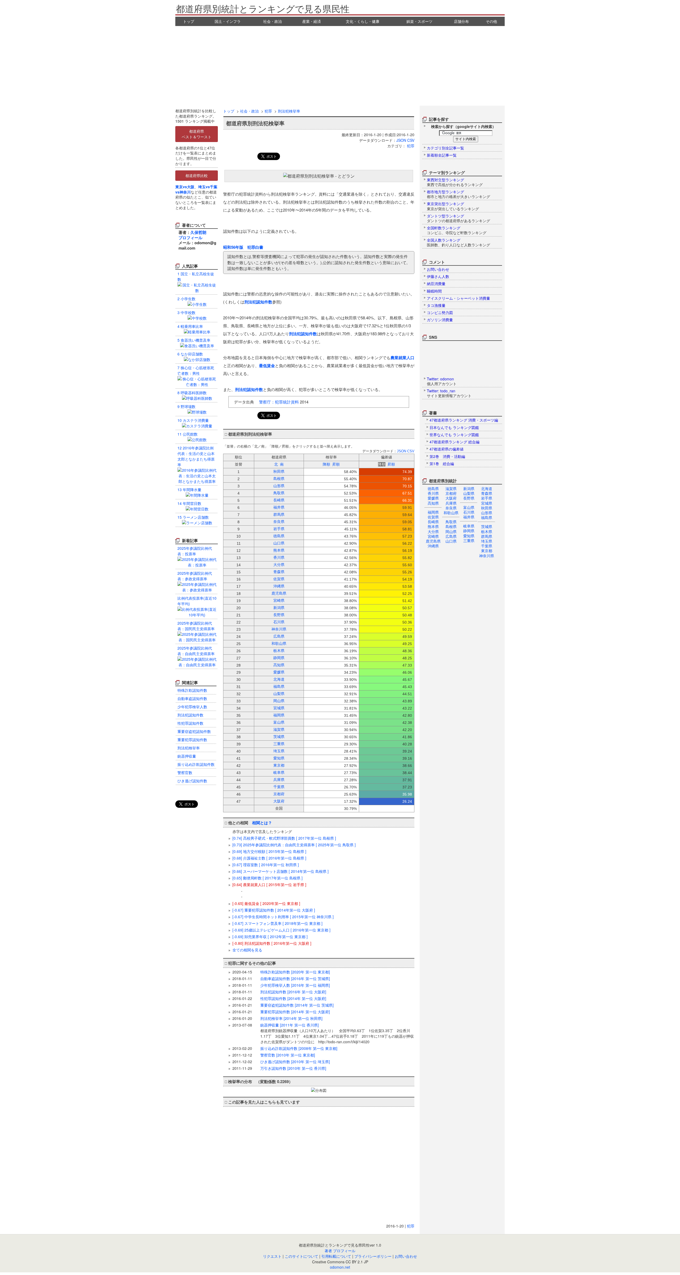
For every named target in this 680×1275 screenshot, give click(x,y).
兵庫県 (451, 503)
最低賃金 (267, 365)
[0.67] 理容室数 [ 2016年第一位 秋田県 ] (265, 864)
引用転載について (336, 1256)
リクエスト (272, 1256)
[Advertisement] (340, 66)
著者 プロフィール (340, 1250)
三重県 (468, 540)
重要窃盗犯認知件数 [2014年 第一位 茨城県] (297, 1005)
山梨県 (468, 493)
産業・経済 (311, 21)
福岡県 (433, 512)
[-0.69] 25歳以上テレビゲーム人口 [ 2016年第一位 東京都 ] (281, 930)
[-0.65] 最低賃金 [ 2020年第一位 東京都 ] (266, 903)
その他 (491, 21)
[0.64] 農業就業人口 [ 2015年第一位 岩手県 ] (269, 884)
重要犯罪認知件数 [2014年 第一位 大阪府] (295, 1011)
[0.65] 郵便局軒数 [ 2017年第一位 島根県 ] (267, 878)
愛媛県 (433, 498)
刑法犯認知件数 (258, 302)
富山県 (468, 507)
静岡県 (468, 530)
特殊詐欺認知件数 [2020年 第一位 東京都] (295, 972)
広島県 (451, 536)
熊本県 (433, 526)
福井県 (468, 517)
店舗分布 (461, 21)
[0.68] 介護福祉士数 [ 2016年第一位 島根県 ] (269, 858)
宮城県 (486, 503)
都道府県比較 (196, 175)
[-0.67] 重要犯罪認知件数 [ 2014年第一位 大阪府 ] (273, 910)
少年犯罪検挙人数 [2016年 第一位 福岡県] (295, 985)
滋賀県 (451, 488)
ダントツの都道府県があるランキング (458, 218)
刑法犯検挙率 (289, 111)
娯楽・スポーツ (419, 21)
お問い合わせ (406, 1256)
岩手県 (486, 498)
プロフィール (190, 238)
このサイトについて (301, 1256)
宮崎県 (433, 536)
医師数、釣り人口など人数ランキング (458, 242)
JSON (401, 140)
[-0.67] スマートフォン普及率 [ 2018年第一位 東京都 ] (277, 923)
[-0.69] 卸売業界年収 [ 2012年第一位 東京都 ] (270, 936)
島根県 (451, 526)
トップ (188, 21)
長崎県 (433, 521)
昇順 (336, 464)
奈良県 (451, 507)
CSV (410, 140)
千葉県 (486, 545)
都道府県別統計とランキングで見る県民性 (263, 8)
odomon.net (340, 1267)
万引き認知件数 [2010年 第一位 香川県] (293, 1068)
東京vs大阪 (184, 186)
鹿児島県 (433, 541)
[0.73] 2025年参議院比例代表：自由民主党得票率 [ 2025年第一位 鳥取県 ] (294, 844)
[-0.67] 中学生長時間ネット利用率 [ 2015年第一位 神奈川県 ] (283, 916)
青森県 (486, 493)
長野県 (468, 498)
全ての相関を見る (247, 949)
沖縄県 (433, 545)
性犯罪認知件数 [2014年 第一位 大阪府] (293, 998)
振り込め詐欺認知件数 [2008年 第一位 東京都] (298, 1048)
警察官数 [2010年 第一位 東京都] (287, 1055)
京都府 (451, 493)
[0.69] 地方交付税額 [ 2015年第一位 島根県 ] (269, 851)
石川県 (468, 512)
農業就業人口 (402, 357)
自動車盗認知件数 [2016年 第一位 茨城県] (295, 978)
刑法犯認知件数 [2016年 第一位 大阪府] (293, 991)
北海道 (486, 488)
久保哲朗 (198, 232)
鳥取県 (451, 521)
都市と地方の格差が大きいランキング (458, 194)
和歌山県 (451, 512)
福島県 (486, 517)
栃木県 (486, 531)
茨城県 (486, 526)
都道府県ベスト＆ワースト (196, 133)
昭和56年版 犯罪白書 (243, 247)
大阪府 (451, 498)
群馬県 (486, 536)
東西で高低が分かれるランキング (455, 182)
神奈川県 (486, 555)
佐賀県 (433, 517)
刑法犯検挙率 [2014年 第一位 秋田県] (291, 1018)
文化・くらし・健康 (362, 21)
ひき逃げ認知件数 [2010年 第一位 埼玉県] (295, 1061)
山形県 (486, 512)
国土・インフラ (228, 21)
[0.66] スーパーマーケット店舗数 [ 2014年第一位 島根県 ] (280, 871)
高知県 (433, 503)
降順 (326, 464)
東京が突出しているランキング (453, 206)
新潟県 (468, 488)
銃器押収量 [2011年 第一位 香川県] (337, 1033)
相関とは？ (262, 823)
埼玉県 (486, 541)
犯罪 (268, 111)
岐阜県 (468, 526)
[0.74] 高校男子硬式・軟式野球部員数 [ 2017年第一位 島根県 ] (284, 838)
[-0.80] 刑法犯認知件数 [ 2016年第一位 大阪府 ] (271, 943)
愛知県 (468, 535)
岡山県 (451, 531)
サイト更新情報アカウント (449, 393)
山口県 (451, 541)
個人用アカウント (442, 381)
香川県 (433, 493)
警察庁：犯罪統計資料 (279, 402)
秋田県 (486, 507)
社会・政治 (272, 21)
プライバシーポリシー (373, 1256)
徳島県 (433, 488)
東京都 (486, 550)
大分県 (433, 531)
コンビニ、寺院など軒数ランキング (456, 230)
